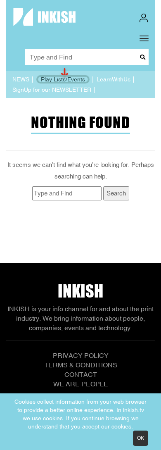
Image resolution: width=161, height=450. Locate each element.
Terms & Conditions (80, 365)
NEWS (20, 79)
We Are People (80, 384)
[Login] (144, 18)
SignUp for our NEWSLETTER (51, 89)
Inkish (80, 291)
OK (140, 438)
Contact (80, 374)
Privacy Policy (81, 355)
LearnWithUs (113, 79)
